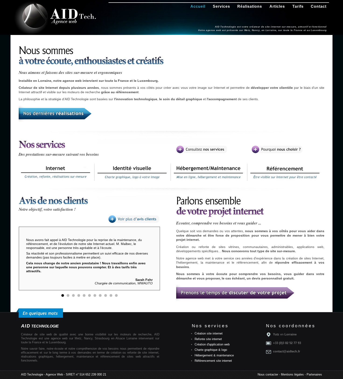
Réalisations (249, 6)
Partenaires (314, 374)
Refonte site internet (208, 339)
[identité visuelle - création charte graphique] (133, 172)
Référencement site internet (213, 360)
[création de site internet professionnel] (201, 149)
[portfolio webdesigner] (55, 122)
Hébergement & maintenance (214, 355)
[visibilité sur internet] (286, 172)
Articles (277, 6)
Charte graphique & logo (211, 349)
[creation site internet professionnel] (277, 149)
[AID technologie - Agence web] (61, 15)
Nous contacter (268, 374)
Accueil (197, 6)
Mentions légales (292, 374)
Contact (318, 6)
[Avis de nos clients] (133, 219)
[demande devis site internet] (236, 302)
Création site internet (209, 333)
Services (221, 6)
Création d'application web (212, 344)
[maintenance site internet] (210, 172)
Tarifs (298, 6)
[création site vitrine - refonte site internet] (57, 172)
